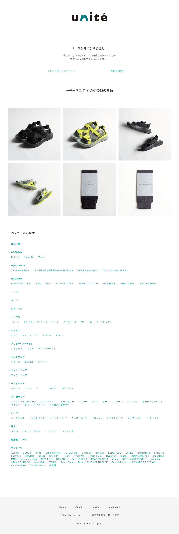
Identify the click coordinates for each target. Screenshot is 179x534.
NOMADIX (16, 279)
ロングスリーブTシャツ (36, 322)
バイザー (53, 388)
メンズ (14, 300)
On (73, 459)
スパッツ (46, 335)
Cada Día (29, 257)
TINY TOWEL (110, 283)
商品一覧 (15, 244)
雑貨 (13, 426)
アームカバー (67, 401)
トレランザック (37, 418)
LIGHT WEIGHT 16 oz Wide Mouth (54, 270)
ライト (95, 401)
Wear (41, 257)
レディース (17, 309)
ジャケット (17, 348)
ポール (106, 401)
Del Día (15, 257)
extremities (144, 453)
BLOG (96, 507)
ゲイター (15, 405)
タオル (14, 431)
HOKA (66, 456)
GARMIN (54, 456)
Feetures (159, 453)
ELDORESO (114, 453)
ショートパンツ (30, 335)
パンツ (14, 335)
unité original (18, 465)
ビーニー (40, 388)
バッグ (14, 413)
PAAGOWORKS (99, 459)
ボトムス (15, 330)
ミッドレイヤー (104, 322)
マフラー (82, 401)
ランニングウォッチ (34, 405)
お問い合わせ (118, 71)
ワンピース (86, 322)
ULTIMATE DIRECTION (143, 462)
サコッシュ (97, 418)
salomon (155, 459)
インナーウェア (19, 370)
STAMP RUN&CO (20, 462)
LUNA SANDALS (140, 456)
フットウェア (18, 357)
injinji (123, 456)
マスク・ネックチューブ (23, 401)
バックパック (18, 418)
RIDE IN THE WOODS (134, 459)
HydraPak (79, 456)
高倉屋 (52, 465)
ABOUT (80, 507)
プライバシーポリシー (71, 515)
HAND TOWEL (43, 283)
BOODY (27, 453)
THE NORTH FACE (97, 462)
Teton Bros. (67, 462)
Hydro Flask (18, 265)
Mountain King (29, 459)
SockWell (39, 462)
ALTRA (15, 453)
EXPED (130, 453)
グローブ (118, 401)
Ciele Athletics (54, 453)
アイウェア (132, 401)
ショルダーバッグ (58, 418)
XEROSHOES (37, 465)
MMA (14, 459)
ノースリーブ (70, 322)
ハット (27, 388)
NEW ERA (46, 459)
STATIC (53, 462)
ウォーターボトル (31, 431)
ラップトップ (134, 418)
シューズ (15, 362)
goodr (42, 456)
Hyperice (111, 456)
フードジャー (51, 431)
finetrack (16, 456)
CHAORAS (72, 453)
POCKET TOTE (147, 283)
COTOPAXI (17, 252)
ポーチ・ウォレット (152, 401)
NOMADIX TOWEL (89, 283)
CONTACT (114, 507)
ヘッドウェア (18, 383)
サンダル (29, 362)
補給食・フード (19, 439)
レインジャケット (47, 348)
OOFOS (83, 459)
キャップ (15, 388)
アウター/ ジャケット (22, 343)
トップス (15, 317)
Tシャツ (15, 322)
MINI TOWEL (128, 283)
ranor (115, 459)
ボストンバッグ (115, 418)
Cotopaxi (87, 453)
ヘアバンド (67, 388)
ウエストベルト (48, 401)
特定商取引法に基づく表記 (105, 515)
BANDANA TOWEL (21, 283)
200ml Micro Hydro (87, 270)
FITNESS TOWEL (65, 283)
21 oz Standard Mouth (114, 270)
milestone (158, 456)
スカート (60, 335)
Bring (38, 453)
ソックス (42, 362)
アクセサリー (18, 396)
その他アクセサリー (59, 405)
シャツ (55, 322)
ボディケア (68, 431)
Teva (80, 462)
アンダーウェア (19, 375)
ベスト (30, 348)
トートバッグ (152, 418)
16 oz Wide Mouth (21, 270)
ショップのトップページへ (61, 71)
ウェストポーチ (79, 418)
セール (14, 292)
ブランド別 (17, 448)
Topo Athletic (119, 462)
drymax (100, 453)
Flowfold (29, 456)
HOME (62, 507)
